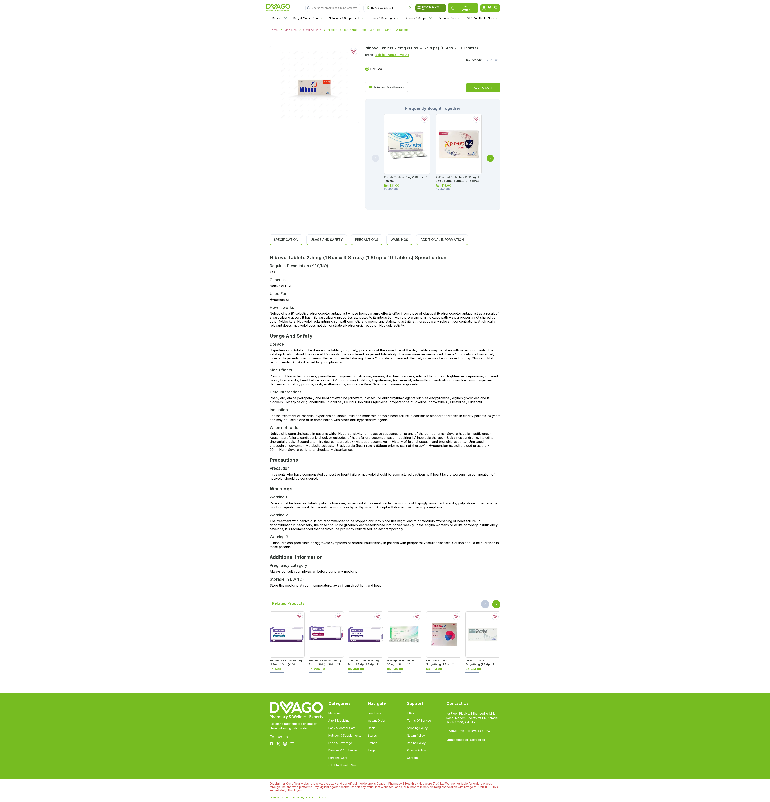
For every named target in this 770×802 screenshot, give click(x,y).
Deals (371, 728)
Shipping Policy (417, 728)
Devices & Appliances (343, 750)
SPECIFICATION (286, 240)
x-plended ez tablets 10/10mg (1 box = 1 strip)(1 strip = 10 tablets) (457, 179)
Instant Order (465, 8)
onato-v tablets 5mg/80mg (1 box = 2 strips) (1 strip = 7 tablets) (443, 664)
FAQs (410, 713)
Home (274, 30)
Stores (372, 735)
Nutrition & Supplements (344, 735)
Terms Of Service (419, 720)
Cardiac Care (312, 30)
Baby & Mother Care (306, 18)
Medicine (277, 18)
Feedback (374, 713)
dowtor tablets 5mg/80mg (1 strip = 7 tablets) (479, 664)
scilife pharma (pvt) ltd (392, 54)
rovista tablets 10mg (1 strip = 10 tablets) (405, 179)
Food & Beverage (340, 743)
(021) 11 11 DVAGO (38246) (475, 731)
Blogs (371, 750)
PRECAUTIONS (366, 240)
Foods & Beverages (383, 18)
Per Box (376, 69)
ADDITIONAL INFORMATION (442, 240)
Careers (412, 757)
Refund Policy (416, 743)
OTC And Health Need (481, 18)
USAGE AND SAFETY (327, 240)
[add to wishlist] (353, 51)
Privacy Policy (416, 750)
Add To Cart (483, 87)
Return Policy (416, 735)
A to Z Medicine (339, 720)
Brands (372, 743)
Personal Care (448, 18)
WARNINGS (399, 240)
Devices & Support (416, 18)
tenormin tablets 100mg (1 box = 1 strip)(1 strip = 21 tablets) (286, 664)
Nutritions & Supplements (345, 18)
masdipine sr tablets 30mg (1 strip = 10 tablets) (400, 664)
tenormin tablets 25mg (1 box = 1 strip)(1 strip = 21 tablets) (325, 664)
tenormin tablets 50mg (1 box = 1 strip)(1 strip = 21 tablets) (365, 664)
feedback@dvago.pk (470, 739)
